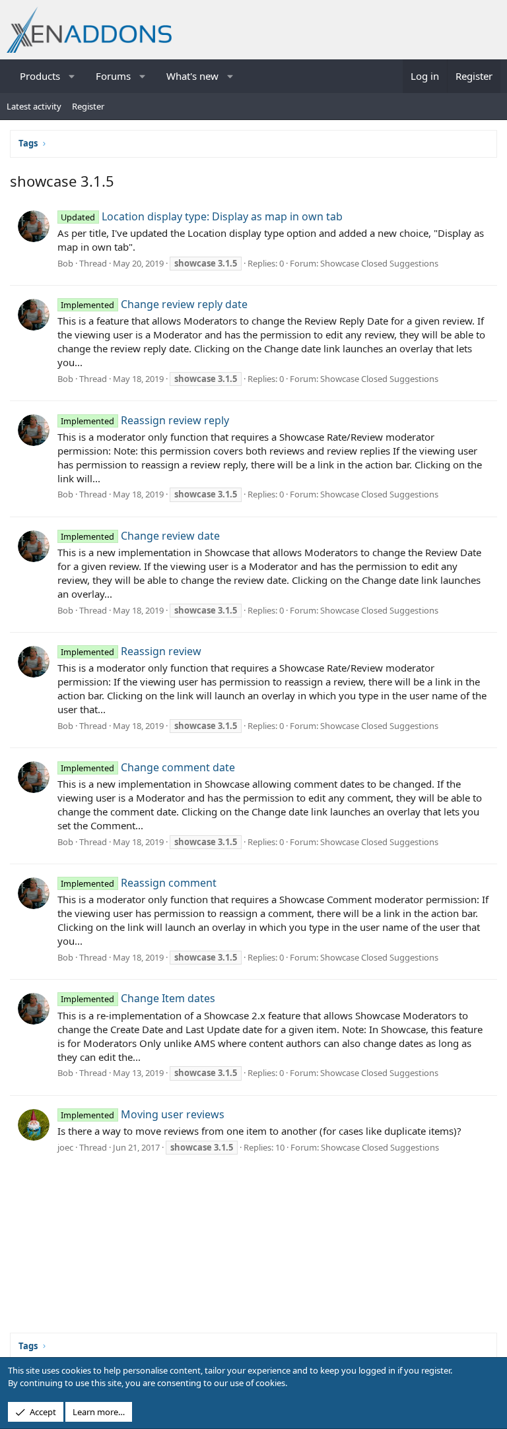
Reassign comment (138, 882)
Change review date (140, 535)
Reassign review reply (144, 420)
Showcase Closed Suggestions (379, 263)
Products (40, 75)
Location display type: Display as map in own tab (201, 216)
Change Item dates (138, 998)
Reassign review (131, 651)
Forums (113, 75)
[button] (72, 76)
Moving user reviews (142, 1114)
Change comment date (147, 767)
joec (65, 1147)
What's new (192, 75)
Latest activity (34, 106)
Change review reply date (154, 304)
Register (88, 106)
